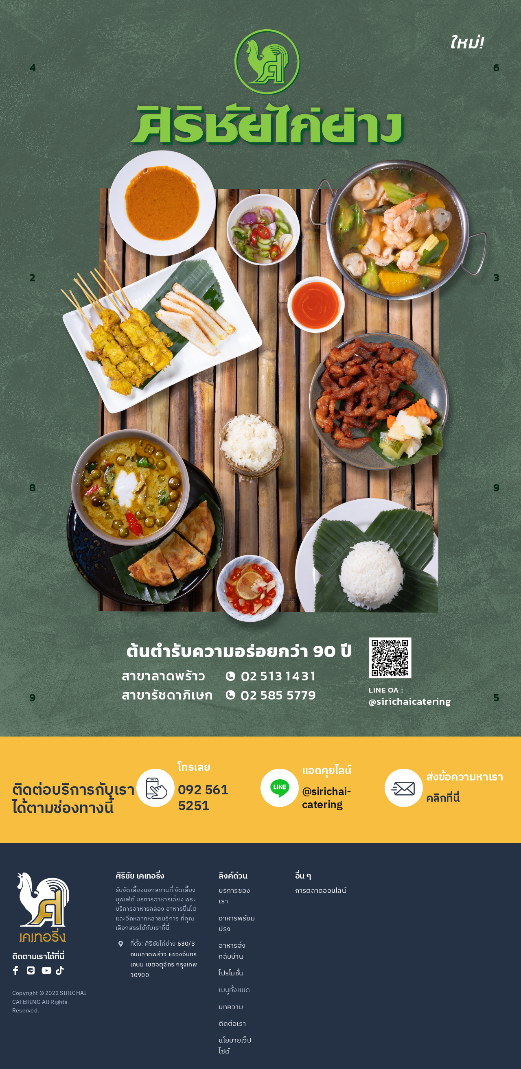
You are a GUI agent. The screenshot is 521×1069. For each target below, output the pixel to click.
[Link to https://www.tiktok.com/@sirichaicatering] (59, 970)
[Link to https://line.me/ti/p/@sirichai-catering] (31, 970)
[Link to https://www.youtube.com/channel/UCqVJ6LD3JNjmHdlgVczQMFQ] (47, 970)
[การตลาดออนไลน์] (322, 895)
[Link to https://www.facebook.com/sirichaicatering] (16, 970)
